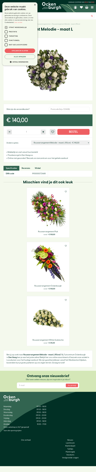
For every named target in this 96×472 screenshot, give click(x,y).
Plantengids (70, 452)
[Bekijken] (87, 7)
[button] (20, 61)
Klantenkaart (70, 446)
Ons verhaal (26, 440)
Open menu (92, 7)
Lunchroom (70, 443)
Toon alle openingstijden (13, 430)
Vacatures (70, 455)
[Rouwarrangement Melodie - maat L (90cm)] (48, 69)
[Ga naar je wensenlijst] (82, 7)
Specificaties (11, 168)
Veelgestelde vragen (70, 458)
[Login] (75, 7)
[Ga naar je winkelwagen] (87, 7)
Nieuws (70, 440)
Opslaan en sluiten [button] (20, 51)
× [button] (35, 5)
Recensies (26, 168)
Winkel (38, 168)
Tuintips (70, 449)
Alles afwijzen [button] (20, 57)
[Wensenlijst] (82, 7)
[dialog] (19, 34)
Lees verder (18, 22)
